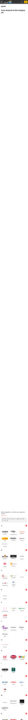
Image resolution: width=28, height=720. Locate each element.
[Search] (21, 2)
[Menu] (1, 2)
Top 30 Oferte (25, 2)
